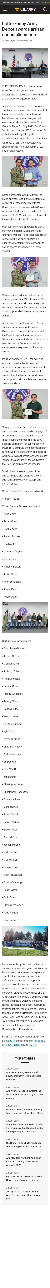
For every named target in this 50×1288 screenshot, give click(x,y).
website (10, 1040)
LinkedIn (6, 1044)
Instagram (18, 1044)
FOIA (44, 1276)
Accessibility (29, 1276)
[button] (1, 6)
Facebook (39, 1040)
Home (10, 1272)
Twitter (32, 1044)
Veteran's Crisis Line (33, 1279)
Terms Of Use (10, 1276)
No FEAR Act (11, 1279)
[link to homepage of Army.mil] (25, 8)
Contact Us (23, 1272)
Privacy (38, 1272)
